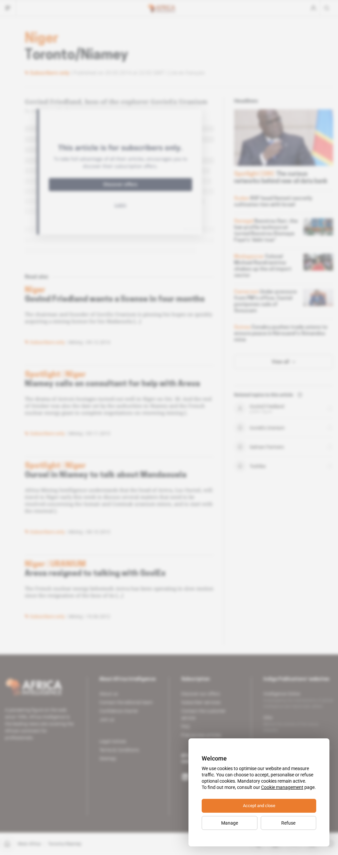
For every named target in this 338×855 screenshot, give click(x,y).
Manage (229, 823)
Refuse (288, 823)
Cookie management (282, 787)
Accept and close (259, 805)
